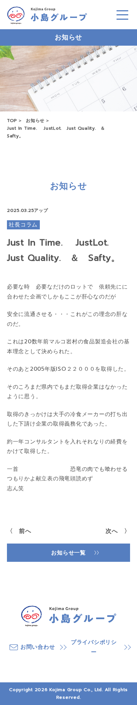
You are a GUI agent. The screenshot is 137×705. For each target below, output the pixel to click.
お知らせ (35, 120)
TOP (12, 120)
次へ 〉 (118, 531)
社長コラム (23, 225)
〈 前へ (19, 531)
